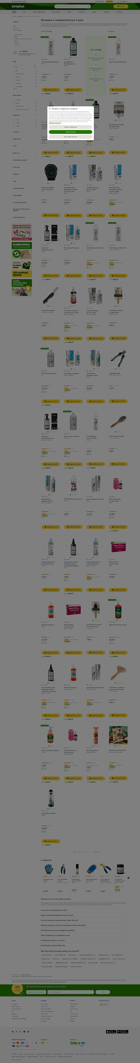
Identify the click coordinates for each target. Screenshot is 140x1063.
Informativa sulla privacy (55, 123)
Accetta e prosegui (71, 132)
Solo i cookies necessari (70, 137)
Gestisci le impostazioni (70, 127)
